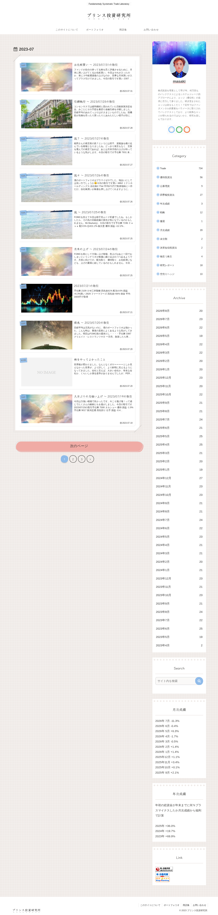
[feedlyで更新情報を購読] (179, 129)
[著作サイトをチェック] (171, 129)
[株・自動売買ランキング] (164, 868)
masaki (179, 81)
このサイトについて (150, 905)
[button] (199, 681)
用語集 (186, 905)
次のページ (79, 446)
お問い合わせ (199, 905)
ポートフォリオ (171, 905)
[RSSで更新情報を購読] (187, 129)
